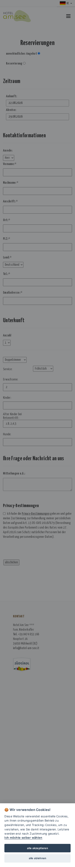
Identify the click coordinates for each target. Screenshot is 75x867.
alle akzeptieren (37, 848)
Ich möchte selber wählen (23, 837)
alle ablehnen (37, 858)
